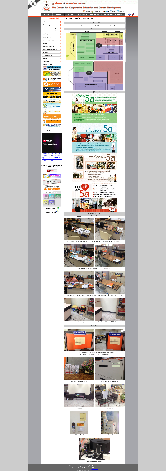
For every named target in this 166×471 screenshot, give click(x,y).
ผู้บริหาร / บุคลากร (46, 37)
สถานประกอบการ (82, 14)
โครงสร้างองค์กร (45, 34)
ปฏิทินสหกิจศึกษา (94, 14)
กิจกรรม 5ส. (44, 52)
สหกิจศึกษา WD (47, 155)
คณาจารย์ (70, 14)
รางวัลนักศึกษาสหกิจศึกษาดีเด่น (49, 49)
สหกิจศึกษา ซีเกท (56, 155)
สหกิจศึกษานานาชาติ (107, 14)
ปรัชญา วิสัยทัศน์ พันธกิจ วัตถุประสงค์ (50, 28)
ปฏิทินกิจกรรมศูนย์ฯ (46, 61)
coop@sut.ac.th (95, 469)
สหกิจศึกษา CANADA (56, 153)
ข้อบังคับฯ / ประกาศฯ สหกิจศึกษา (49, 31)
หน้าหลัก (46, 14)
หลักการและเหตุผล (46, 25)
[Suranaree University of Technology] (52, 97)
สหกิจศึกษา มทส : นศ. (55, 160)
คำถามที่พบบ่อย (119, 14)
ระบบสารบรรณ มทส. (46, 64)
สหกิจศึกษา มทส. (46, 153)
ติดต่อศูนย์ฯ (44, 58)
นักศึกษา (58, 14)
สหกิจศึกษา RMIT (57, 157)
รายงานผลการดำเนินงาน (47, 46)
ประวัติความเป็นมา (46, 22)
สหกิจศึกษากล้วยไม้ (47, 157)
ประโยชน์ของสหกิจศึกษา (47, 40)
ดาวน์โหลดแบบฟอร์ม (46, 55)
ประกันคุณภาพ (45, 43)
